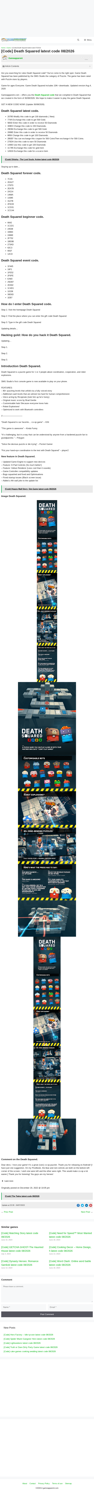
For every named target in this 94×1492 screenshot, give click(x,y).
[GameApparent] (14, 40)
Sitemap (68, 1483)
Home (3, 48)
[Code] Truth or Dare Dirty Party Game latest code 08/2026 (31, 1347)
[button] (47, 518)
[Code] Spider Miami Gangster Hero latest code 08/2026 (29, 1339)
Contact (32, 1483)
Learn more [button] (9, 1181)
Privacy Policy (44, 1483)
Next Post (85, 1212)
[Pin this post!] (90, 1206)
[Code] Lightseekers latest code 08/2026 (22, 1343)
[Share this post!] (78, 1206)
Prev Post (8, 1212)
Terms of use (57, 1483)
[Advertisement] (47, 18)
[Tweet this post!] (82, 1206)
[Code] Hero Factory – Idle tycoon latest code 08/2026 (28, 1335)
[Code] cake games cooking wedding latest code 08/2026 (30, 1351)
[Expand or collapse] (89, 66)
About (24, 1483)
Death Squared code (44, 95)
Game (9, 48)
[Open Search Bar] (78, 40)
